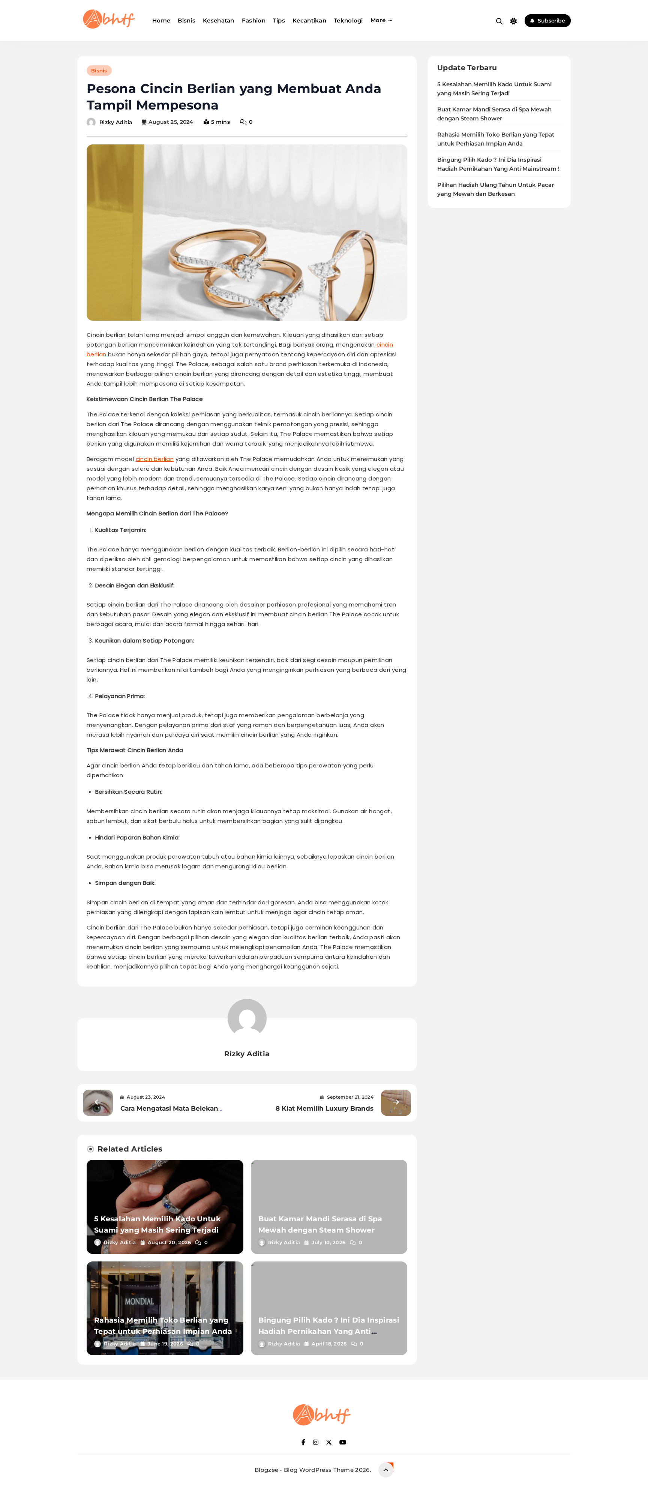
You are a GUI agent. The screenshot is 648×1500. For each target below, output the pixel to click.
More (378, 20)
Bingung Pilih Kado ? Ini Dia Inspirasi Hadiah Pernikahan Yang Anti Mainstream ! (328, 1331)
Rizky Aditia (116, 122)
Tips (279, 20)
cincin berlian (155, 459)
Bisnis (186, 20)
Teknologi (348, 20)
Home (161, 20)
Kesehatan (218, 20)
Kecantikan (309, 20)
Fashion (254, 20)
